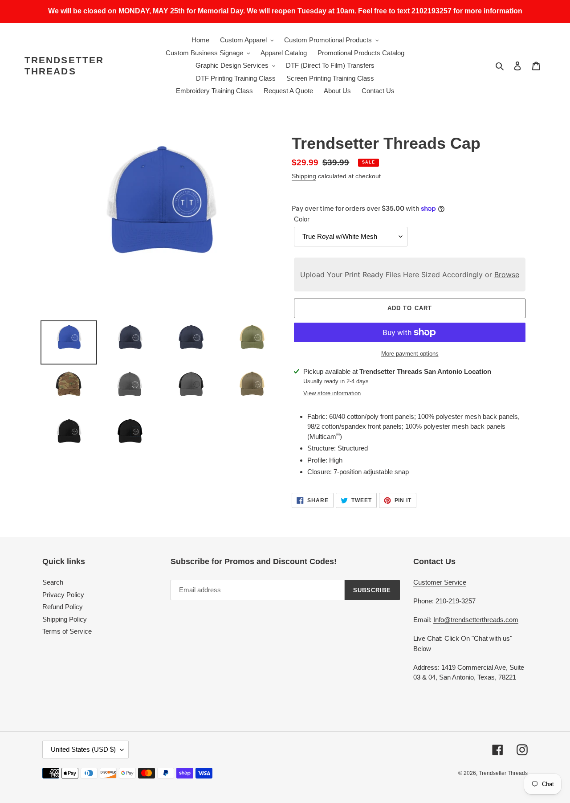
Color (301, 219)
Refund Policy (62, 606)
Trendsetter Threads (64, 65)
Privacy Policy (63, 594)
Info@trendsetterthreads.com (475, 619)
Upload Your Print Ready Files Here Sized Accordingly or (409, 274)
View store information (332, 393)
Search (52, 582)
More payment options (410, 353)
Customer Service (439, 582)
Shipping (304, 176)
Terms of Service (67, 631)
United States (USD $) (83, 749)
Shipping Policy (64, 619)
